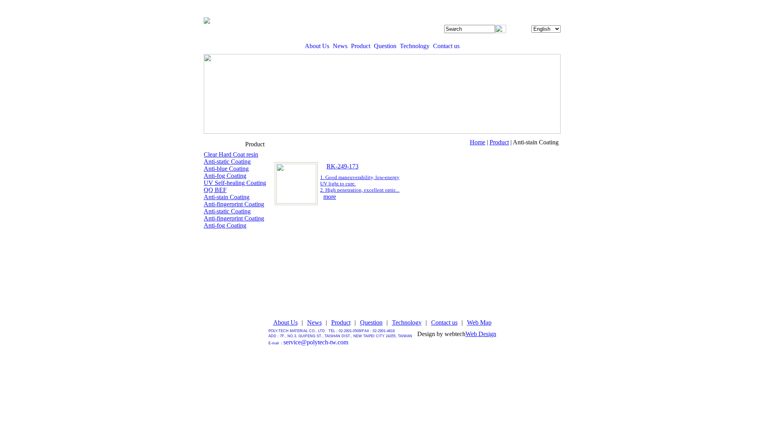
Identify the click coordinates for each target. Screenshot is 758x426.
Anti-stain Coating (227, 197)
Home (477, 142)
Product (360, 46)
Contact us (446, 46)
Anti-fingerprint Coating (234, 204)
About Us (317, 46)
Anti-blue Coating (226, 168)
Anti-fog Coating (225, 175)
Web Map (479, 322)
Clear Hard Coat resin (231, 154)
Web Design (480, 334)
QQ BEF (215, 190)
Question (385, 46)
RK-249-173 (342, 166)
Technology (415, 46)
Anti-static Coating (227, 161)
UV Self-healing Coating (235, 182)
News (340, 46)
